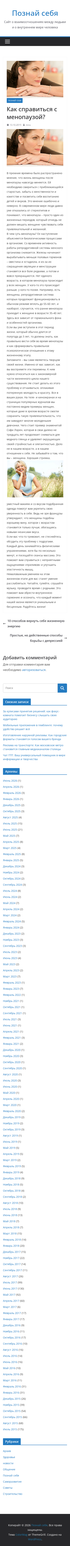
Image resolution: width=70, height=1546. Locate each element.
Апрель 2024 (11, 909)
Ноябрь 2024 (11, 872)
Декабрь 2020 (12, 1050)
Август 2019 (10, 1135)
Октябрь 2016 (12, 1337)
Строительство (12, 1494)
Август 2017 (10, 1276)
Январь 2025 (11, 860)
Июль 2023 (10, 952)
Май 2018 (9, 1221)
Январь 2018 (11, 1245)
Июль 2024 (10, 891)
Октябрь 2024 (12, 878)
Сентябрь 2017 (12, 1270)
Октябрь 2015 (12, 1411)
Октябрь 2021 (12, 1007)
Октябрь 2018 (12, 1190)
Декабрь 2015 (12, 1398)
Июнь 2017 (10, 1288)
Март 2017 (10, 1307)
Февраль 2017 (12, 1313)
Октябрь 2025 (12, 811)
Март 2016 (10, 1380)
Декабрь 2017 (12, 1252)
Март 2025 (10, 848)
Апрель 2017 (11, 1301)
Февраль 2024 (12, 921)
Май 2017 (9, 1294)
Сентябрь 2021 (12, 1013)
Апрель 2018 (11, 1227)
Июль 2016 (10, 1356)
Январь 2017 (11, 1319)
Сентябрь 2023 (12, 946)
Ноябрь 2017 (11, 1258)
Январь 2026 (11, 799)
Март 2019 (10, 1160)
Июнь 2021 (10, 1025)
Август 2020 (10, 1074)
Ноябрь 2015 (11, 1405)
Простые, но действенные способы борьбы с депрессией (36, 638)
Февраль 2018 (12, 1239)
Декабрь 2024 (12, 866)
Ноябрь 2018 (11, 1184)
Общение (9, 1469)
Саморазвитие (12, 1481)
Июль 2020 (10, 1080)
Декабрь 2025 (12, 805)
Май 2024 (9, 903)
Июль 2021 (10, 1019)
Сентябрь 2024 (12, 884)
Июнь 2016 (10, 1362)
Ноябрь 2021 (11, 1001)
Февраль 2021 (12, 1037)
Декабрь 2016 (12, 1325)
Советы (8, 1487)
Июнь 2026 (10, 780)
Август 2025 (10, 817)
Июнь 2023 (10, 958)
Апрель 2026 (11, 786)
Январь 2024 (11, 927)
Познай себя (35, 13)
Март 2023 (10, 976)
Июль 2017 (10, 1282)
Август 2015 (10, 1423)
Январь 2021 (11, 1044)
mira (28, 124)
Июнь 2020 (10, 1086)
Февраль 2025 (12, 854)
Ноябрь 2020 (11, 1056)
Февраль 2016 (12, 1386)
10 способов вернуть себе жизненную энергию (36, 623)
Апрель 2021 (11, 1031)
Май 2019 (9, 1148)
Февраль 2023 (12, 982)
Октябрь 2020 (12, 1062)
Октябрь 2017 (12, 1264)
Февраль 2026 (12, 793)
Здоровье (9, 1457)
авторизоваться (34, 670)
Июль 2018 (10, 1209)
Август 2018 (10, 1203)
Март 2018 (10, 1233)
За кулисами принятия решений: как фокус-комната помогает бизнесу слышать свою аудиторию (31, 715)
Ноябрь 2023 (11, 939)
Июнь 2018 (10, 1215)
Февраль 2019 (12, 1166)
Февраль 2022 (12, 995)
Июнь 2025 (10, 829)
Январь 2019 (11, 1172)
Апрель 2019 (11, 1154)
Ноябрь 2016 (11, 1331)
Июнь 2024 (10, 897)
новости (8, 1463)
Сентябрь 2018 (12, 1196)
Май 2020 (9, 1092)
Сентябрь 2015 (12, 1417)
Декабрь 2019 (12, 1117)
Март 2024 (10, 915)
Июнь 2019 (10, 1141)
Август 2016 (10, 1349)
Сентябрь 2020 (12, 1068)
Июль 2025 (10, 823)
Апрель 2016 (11, 1374)
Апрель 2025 (11, 842)
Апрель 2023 (11, 970)
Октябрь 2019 (12, 1129)
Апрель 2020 (11, 1099)
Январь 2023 (11, 988)
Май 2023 (9, 964)
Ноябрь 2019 (11, 1123)
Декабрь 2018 (12, 1178)
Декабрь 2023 (12, 933)
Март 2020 (10, 1105)
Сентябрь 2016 (12, 1343)
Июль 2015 (10, 1429)
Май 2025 (9, 835)
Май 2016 (9, 1368)
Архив (7, 1451)
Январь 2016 (11, 1392)
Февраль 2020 (12, 1111)
